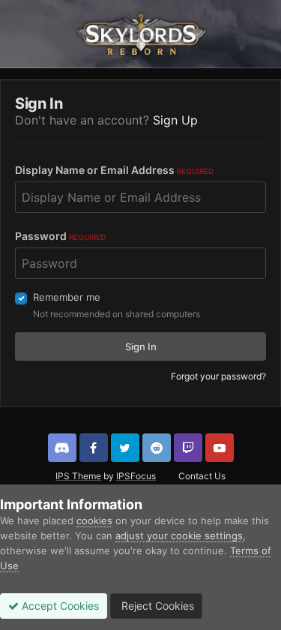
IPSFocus (136, 476)
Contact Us (202, 476)
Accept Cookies (59, 605)
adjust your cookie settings (179, 536)
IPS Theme (78, 476)
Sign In (141, 346)
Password (60, 236)
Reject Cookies (156, 605)
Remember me (66, 297)
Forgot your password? (218, 376)
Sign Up (175, 120)
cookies (94, 520)
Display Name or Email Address (114, 170)
